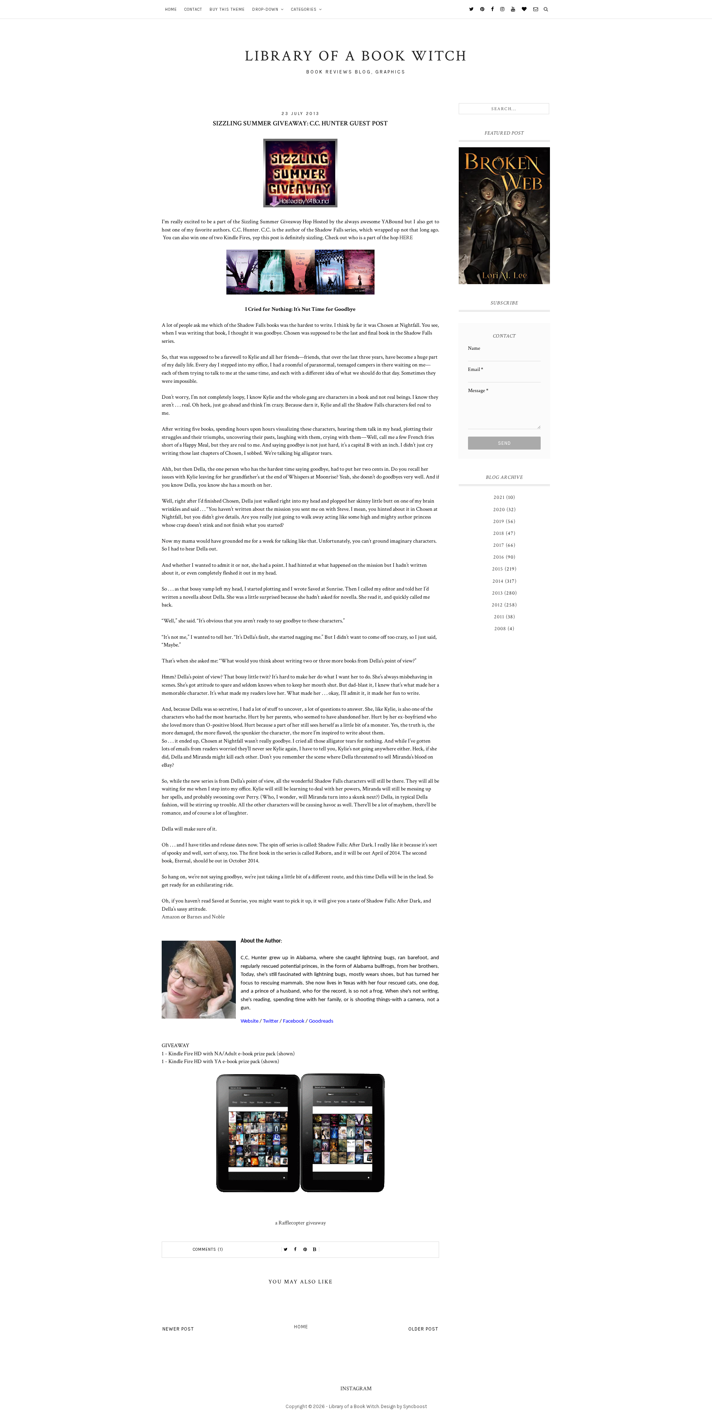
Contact (193, 9)
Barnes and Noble (206, 916)
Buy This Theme (227, 9)
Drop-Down (265, 9)
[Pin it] (305, 1249)
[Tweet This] (286, 1249)
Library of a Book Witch (354, 1406)
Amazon (171, 916)
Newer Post (178, 1329)
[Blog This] (315, 1249)
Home (171, 9)
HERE (406, 237)
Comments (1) (208, 1249)
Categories (304, 9)
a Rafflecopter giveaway (300, 1222)
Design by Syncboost (404, 1406)
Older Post (423, 1329)
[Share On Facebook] (295, 1249)
